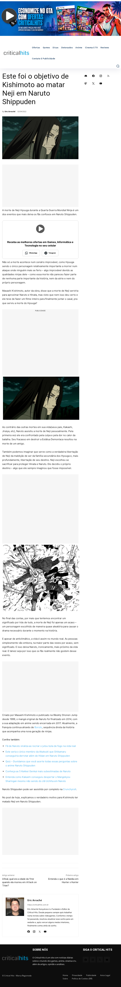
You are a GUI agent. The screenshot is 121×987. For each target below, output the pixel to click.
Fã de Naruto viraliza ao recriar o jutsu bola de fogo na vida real (41, 745)
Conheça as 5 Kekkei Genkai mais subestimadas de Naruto (38, 771)
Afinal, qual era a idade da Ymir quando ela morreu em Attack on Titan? (19, 882)
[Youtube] (45, 930)
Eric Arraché (10, 111)
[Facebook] (28, 930)
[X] (39, 930)
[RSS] (108, 76)
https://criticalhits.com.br (38, 905)
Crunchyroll (69, 789)
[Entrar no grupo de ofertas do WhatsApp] (60, 18)
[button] (117, 66)
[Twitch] (86, 83)
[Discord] (86, 76)
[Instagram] (34, 930)
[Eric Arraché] (15, 915)
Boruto (38, 727)
